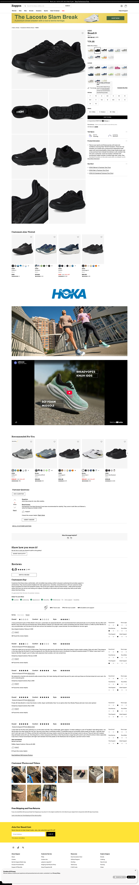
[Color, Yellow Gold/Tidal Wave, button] (18, 470)
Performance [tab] (56, 599)
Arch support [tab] (68, 599)
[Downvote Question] (14, 507)
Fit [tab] (62, 599)
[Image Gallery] (19, 774)
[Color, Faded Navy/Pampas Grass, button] (91, 266)
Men (20, 11)
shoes (17, 27)
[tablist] (48, 599)
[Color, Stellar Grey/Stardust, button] (46, 266)
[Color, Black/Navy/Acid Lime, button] (93, 470)
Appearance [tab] (36, 599)
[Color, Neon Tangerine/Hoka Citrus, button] (96, 266)
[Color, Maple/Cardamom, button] (85, 266)
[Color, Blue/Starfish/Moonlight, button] (91, 470)
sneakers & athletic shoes (27, 27)
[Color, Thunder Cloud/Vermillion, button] (72, 266)
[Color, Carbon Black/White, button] (109, 470)
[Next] (127, 453)
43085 (96, 127)
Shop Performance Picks (82, 1)
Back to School (54, 11)
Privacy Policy (56, 873)
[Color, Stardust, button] (25, 470)
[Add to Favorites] (31, 237)
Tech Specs (91, 132)
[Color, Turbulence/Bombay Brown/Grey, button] (41, 470)
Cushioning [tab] (25, 599)
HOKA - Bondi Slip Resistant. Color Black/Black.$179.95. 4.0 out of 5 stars (116, 460)
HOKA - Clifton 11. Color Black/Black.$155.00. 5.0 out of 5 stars (23, 255)
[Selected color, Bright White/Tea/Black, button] (83, 470)
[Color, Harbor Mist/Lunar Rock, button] (111, 470)
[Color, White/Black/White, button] (49, 470)
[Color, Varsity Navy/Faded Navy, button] (20, 266)
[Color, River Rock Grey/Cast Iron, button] (88, 266)
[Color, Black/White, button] (62, 266)
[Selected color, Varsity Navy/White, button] (59, 266)
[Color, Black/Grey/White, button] (39, 470)
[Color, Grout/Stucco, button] (39, 266)
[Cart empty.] (125, 6)
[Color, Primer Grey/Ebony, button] (88, 470)
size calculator (106, 88)
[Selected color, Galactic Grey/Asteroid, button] (13, 470)
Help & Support (123, 11)
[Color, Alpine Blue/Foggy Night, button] (15, 470)
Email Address (17, 834)
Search (67, 6)
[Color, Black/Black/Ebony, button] (85, 470)
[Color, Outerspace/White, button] (114, 470)
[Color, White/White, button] (23, 266)
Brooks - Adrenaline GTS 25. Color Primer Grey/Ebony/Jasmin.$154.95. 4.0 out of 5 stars (46, 460)
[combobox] (45, 6)
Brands (31, 11)
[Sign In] (122, 6)
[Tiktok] (18, 847)
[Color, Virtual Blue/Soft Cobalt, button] (18, 266)
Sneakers (38, 11)
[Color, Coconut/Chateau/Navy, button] (96, 470)
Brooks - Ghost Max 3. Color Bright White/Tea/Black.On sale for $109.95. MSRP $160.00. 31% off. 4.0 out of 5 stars (93, 460)
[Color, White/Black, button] (23, 470)
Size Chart (91, 164)
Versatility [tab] (46, 599)
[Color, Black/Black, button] (49, 266)
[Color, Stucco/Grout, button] (25, 266)
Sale (63, 11)
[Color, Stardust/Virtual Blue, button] (93, 266)
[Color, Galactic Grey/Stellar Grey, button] (15, 266)
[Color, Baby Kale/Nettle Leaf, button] (44, 266)
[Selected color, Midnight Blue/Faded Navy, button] (36, 266)
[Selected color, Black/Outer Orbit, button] (83, 266)
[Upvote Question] (14, 499)
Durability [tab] (76, 599)
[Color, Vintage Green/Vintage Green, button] (41, 266)
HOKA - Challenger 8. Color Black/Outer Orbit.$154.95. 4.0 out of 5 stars (93, 255)
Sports (46, 11)
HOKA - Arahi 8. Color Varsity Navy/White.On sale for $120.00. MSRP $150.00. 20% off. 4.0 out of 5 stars (69, 255)
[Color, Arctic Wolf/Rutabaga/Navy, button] (44, 470)
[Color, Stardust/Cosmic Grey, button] (65, 266)
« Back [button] (13, 27)
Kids (25, 11)
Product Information (94, 141)
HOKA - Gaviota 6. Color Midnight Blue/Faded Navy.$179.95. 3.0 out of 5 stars (46, 255)
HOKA (37, 27)
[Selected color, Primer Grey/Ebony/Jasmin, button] (36, 470)
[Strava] (23, 847)
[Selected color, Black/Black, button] (13, 266)
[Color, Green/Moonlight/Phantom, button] (46, 470)
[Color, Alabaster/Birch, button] (70, 266)
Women (14, 11)
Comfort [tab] (16, 599)
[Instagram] (13, 847)
